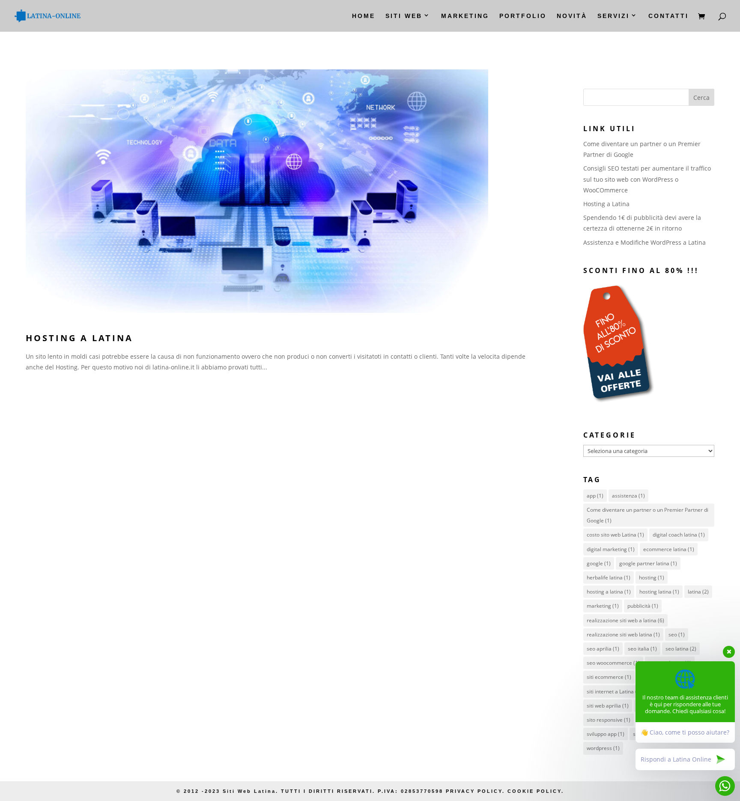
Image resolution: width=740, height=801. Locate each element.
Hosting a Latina (79, 338)
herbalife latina (608, 577)
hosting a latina (609, 591)
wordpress (603, 748)
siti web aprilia (608, 705)
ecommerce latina (668, 549)
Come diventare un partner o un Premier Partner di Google (647, 515)
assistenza (628, 495)
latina (698, 591)
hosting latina (659, 591)
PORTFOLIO (522, 16)
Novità (572, 16)
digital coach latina (679, 534)
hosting (651, 577)
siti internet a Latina (614, 691)
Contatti (668, 16)
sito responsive (608, 719)
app (595, 495)
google (599, 563)
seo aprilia (603, 648)
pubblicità (642, 605)
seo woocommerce (613, 662)
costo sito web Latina (615, 534)
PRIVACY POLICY (472, 791)
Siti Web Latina (249, 791)
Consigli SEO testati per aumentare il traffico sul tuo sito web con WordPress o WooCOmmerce (647, 179)
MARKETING (465, 16)
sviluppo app (605, 734)
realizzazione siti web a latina (625, 620)
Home (363, 16)
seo (676, 634)
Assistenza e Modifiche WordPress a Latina (644, 242)
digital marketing (611, 549)
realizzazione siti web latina (623, 634)
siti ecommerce (609, 677)
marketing (603, 605)
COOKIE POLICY (534, 791)
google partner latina (648, 563)
